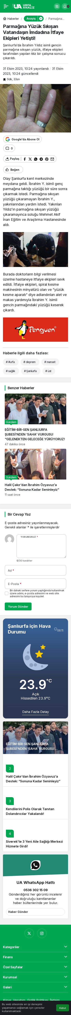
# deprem (29, 362)
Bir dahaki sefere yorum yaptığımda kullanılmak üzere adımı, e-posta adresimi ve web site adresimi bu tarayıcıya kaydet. (37, 593)
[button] (57, 6)
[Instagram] (42, 933)
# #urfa (10, 362)
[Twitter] (29, 933)
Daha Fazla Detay (35, 712)
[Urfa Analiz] (24, 6)
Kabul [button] (62, 1008)
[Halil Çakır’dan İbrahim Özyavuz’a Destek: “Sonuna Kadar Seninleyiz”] (35, 472)
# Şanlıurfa (30, 371)
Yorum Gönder (18, 606)
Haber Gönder (18, 911)
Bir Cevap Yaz (19, 514)
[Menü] (6, 6)
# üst (48, 371)
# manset (49, 362)
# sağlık (10, 371)
